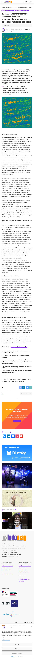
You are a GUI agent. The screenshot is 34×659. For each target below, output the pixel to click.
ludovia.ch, (14, 347)
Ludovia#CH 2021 (26, 379)
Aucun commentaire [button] (27, 393)
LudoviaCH (4, 381)
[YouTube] (25, 623)
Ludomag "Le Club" (7, 574)
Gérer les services (6, 640)
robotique (10, 381)
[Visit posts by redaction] (3, 30)
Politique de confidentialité (17, 656)
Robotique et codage (8, 10)
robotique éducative (18, 381)
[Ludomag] (8, 1)
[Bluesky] (31, 623)
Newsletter (5, 568)
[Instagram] (27, 623)
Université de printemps (21, 10)
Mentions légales (24, 572)
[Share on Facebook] (20, 387)
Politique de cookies (25, 566)
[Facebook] (23, 623)
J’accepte (17, 522)
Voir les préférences (17, 653)
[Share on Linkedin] (23, 387)
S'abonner (17, 420)
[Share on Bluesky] (27, 387)
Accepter (17, 644)
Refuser (17, 648)
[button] (31, 627)
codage (12, 379)
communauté (17, 379)
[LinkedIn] (29, 623)
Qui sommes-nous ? (7, 566)
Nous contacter (6, 570)
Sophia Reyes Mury (22, 347)
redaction (7, 29)
